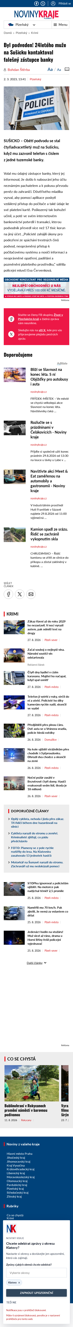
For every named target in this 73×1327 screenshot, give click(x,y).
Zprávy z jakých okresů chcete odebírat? (29, 1264)
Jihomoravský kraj (18, 1161)
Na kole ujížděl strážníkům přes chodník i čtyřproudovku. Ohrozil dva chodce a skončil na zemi (48, 755)
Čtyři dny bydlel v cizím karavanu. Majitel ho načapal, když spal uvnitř (47, 676)
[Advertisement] (36, 1006)
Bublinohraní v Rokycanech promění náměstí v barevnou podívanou (25, 1110)
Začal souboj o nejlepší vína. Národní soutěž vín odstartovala (46, 653)
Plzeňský (22, 24)
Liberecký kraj (16, 1173)
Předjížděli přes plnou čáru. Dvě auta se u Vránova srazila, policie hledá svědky (47, 728)
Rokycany (26, 1120)
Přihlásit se (65, 3)
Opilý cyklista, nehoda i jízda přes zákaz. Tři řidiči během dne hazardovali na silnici (37, 822)
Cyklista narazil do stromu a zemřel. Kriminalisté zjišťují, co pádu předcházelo (34, 837)
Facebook (36, 3)
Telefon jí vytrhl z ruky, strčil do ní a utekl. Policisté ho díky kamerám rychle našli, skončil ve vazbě (48, 702)
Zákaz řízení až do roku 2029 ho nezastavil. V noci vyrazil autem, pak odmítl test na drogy (47, 627)
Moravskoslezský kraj (21, 1177)
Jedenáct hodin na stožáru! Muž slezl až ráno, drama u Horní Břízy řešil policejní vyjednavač (45, 937)
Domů (8, 32)
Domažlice (51, 739)
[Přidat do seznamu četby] (67, 69)
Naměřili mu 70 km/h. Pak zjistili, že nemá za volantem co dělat (48, 911)
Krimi (34, 32)
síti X (42, 330)
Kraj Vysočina (16, 1165)
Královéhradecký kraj (20, 1169)
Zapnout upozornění (36, 1292)
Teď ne (11, 1302)
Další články (34, 963)
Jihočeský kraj (16, 1157)
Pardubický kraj (17, 1185)
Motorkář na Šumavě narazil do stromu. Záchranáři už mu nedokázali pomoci (37, 864)
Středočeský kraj (17, 1192)
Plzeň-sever (51, 640)
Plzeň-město (52, 687)
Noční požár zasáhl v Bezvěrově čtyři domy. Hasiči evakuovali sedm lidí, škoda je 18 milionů (47, 783)
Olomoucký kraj (17, 1181)
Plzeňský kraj (15, 1188)
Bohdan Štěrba (19, 70)
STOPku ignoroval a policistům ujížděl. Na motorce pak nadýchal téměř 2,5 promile (48, 887)
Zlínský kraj (14, 1196)
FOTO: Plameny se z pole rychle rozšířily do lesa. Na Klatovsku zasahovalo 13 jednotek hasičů (32, 851)
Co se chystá (21, 1058)
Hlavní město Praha (19, 1153)
